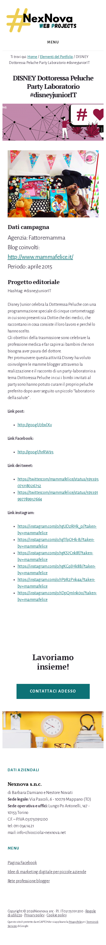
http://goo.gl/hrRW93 (35, 452)
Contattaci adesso (53, 691)
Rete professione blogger (29, 881)
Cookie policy (57, 915)
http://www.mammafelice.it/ (40, 257)
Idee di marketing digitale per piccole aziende (47, 872)
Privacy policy (34, 915)
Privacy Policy (76, 922)
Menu (53, 42)
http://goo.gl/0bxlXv (35, 425)
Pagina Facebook (22, 863)
